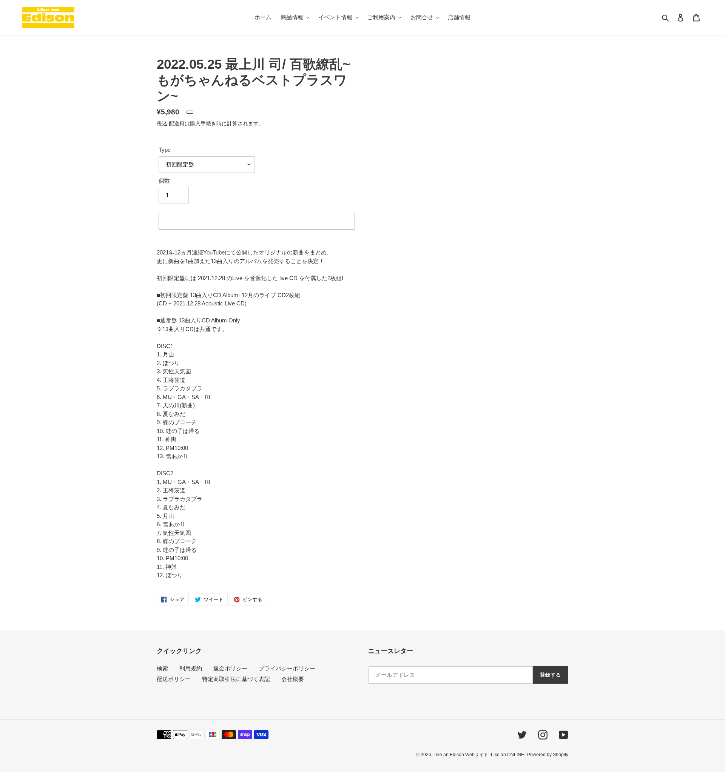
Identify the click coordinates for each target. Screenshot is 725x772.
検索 (162, 668)
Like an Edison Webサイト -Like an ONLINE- (479, 754)
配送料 (177, 123)
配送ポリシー (174, 679)
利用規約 (190, 668)
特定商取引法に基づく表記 (236, 679)
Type (165, 149)
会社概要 (292, 679)
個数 (164, 180)
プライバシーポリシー (287, 668)
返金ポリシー (230, 668)
